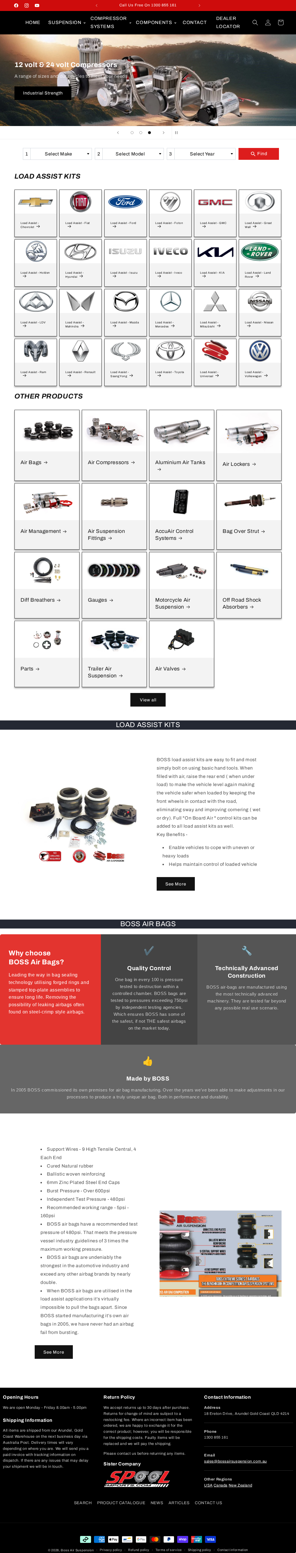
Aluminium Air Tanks (180, 462)
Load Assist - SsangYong (119, 374)
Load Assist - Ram (33, 372)
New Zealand (240, 1485)
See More (175, 883)
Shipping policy (200, 1550)
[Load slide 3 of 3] (149, 132)
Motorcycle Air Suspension (172, 603)
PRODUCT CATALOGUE (121, 1503)
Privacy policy (111, 1550)
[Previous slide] (118, 132)
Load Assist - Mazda (124, 322)
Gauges (97, 600)
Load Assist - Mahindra (74, 324)
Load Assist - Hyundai (74, 275)
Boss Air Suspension (77, 1550)
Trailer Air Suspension (102, 672)
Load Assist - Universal (209, 374)
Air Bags (31, 462)
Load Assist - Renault (80, 372)
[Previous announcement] (96, 5)
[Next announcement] (199, 5)
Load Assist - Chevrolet (30, 225)
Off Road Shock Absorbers (242, 603)
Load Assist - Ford (123, 223)
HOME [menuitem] (32, 22)
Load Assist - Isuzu (124, 273)
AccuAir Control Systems (174, 534)
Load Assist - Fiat (77, 223)
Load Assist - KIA (212, 273)
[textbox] (60, 154)
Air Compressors (108, 462)
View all (148, 700)
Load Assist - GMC (213, 223)
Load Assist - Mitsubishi (209, 324)
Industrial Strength (43, 93)
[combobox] (57, 154)
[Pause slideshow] (178, 132)
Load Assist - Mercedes (164, 324)
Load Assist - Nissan (259, 322)
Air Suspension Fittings (106, 534)
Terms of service (169, 1550)
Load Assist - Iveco (168, 273)
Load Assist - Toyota (169, 372)
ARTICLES (179, 1503)
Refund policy (138, 1550)
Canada (220, 1485)
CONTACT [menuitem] (195, 22)
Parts (27, 669)
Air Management (41, 531)
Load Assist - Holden (35, 273)
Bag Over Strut (241, 531)
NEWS (157, 1503)
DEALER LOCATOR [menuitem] (228, 22)
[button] (66, 22)
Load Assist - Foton (169, 223)
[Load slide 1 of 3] (132, 132)
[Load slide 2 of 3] (140, 132)
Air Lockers (236, 464)
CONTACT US (208, 1503)
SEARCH (83, 1503)
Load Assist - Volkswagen (254, 374)
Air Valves (167, 669)
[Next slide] (163, 132)
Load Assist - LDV (33, 322)
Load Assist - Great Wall (258, 225)
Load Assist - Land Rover (258, 275)
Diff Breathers (38, 600)
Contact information (232, 1550)
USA (208, 1485)
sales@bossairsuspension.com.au (235, 1461)
